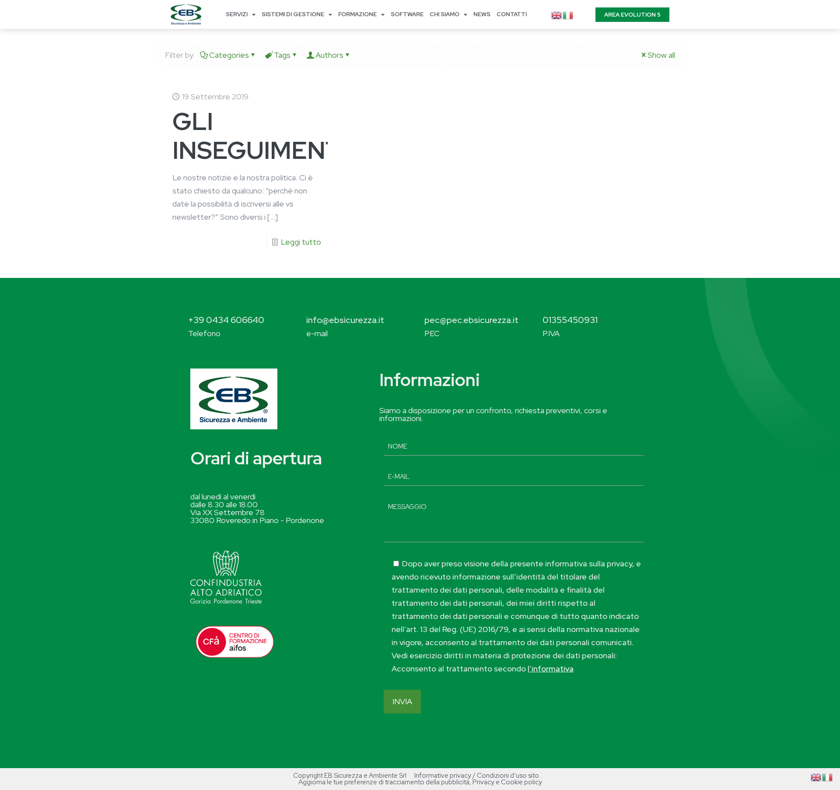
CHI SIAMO (444, 14)
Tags (282, 55)
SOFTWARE (407, 14)
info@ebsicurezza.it (345, 320)
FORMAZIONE (357, 14)
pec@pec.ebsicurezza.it (471, 320)
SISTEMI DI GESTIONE (293, 14)
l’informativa (551, 669)
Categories (229, 55)
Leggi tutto (301, 242)
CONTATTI (512, 14)
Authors (329, 55)
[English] (557, 14)
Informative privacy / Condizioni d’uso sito (476, 775)
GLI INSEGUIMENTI (259, 135)
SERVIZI (237, 14)
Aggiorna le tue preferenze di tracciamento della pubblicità (383, 782)
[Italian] (568, 14)
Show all (661, 55)
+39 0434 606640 (226, 320)
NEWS (481, 14)
